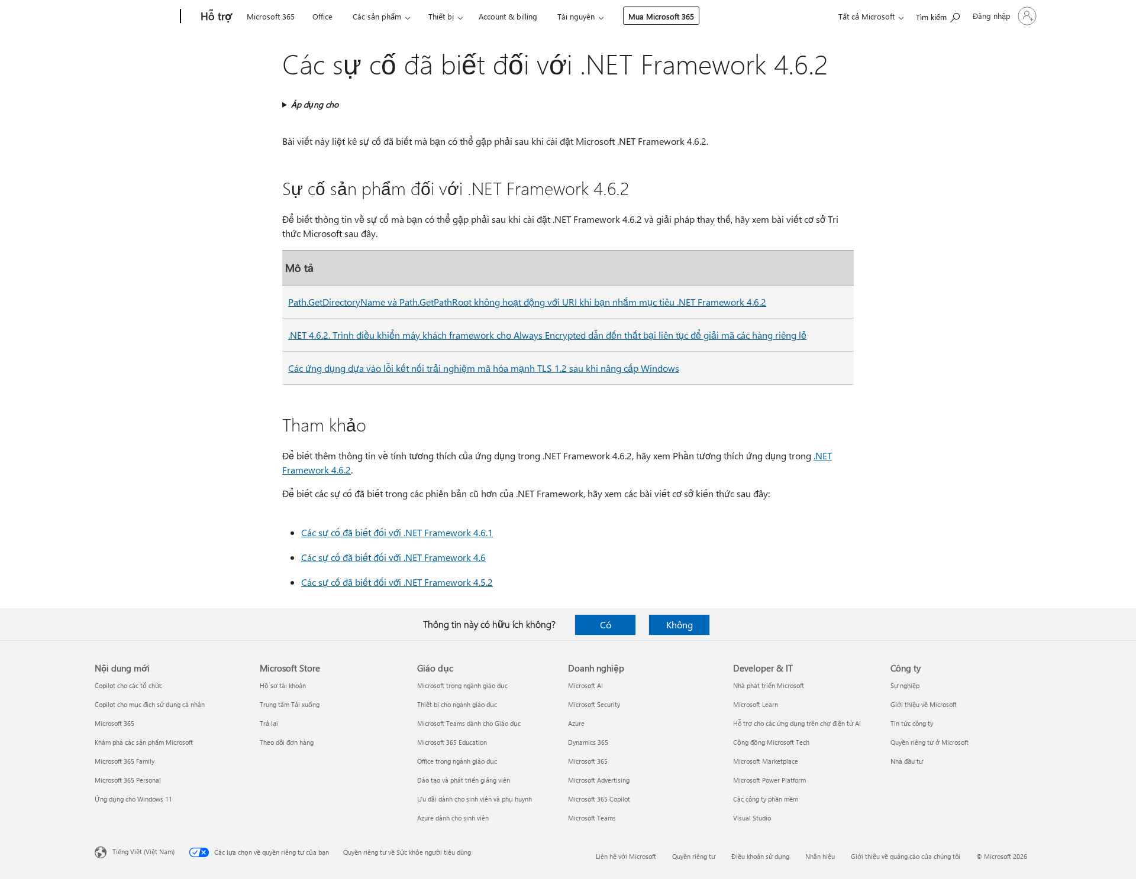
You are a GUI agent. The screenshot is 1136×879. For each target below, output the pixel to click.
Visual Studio (752, 817)
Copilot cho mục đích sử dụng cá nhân (150, 704)
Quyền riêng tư (693, 856)
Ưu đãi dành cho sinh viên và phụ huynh (474, 798)
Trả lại (269, 723)
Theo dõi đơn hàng (287, 742)
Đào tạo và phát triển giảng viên (463, 780)
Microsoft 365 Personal (128, 780)
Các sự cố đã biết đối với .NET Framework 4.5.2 (397, 582)
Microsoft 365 (271, 16)
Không (679, 624)
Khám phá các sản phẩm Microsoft (144, 742)
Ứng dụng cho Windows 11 (133, 798)
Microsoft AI (585, 685)
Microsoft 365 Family (124, 761)
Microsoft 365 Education (452, 742)
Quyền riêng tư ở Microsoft (929, 742)
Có (605, 624)
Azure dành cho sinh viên (453, 817)
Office (322, 16)
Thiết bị (441, 16)
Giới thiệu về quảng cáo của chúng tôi (905, 856)
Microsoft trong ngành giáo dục (462, 685)
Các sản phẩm (377, 16)
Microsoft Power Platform (769, 780)
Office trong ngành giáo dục (457, 761)
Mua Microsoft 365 (661, 16)
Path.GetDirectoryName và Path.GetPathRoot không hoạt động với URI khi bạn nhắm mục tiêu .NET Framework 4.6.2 (527, 302)
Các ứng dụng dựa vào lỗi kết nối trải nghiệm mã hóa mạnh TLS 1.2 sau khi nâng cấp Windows (483, 368)
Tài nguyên (576, 16)
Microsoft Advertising (599, 780)
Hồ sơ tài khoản (283, 685)
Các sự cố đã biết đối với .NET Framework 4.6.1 (397, 532)
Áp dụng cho (314, 104)
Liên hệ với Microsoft (626, 856)
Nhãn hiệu (820, 856)
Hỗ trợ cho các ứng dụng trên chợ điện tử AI (797, 723)
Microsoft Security (594, 704)
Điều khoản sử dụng (760, 856)
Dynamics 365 (588, 742)
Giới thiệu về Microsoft (923, 704)
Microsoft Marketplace (765, 761)
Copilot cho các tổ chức (128, 685)
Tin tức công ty (911, 723)
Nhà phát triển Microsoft (768, 685)
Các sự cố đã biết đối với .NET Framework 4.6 (393, 557)
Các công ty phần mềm (765, 798)
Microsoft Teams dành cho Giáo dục (469, 723)
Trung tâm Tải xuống (290, 704)
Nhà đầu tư (906, 761)
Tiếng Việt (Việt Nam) (143, 851)
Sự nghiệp (904, 685)
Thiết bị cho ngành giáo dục (457, 704)
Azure (576, 723)
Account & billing (508, 16)
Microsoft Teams (592, 817)
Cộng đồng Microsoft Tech (771, 742)
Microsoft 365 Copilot (599, 798)
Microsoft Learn (755, 704)
